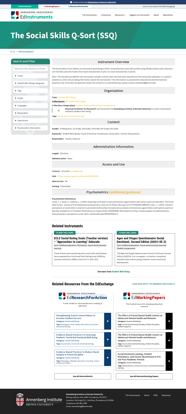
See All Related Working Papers (144, 376)
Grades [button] (20, 98)
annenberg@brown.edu (82, 406)
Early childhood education (65, 245)
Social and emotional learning (71, 116)
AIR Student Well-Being (75, 101)
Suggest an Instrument (139, 15)
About (156, 15)
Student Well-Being (67, 97)
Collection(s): (58, 101)
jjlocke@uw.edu (76, 171)
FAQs (155, 395)
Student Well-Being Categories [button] (30, 83)
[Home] (33, 15)
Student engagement (126, 248)
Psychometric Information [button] (28, 128)
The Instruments (89, 15)
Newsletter (168, 15)
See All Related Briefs (83, 376)
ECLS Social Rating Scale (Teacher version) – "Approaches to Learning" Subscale (81, 240)
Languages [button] (22, 105)
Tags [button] (19, 90)
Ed (52, 6)
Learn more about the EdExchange (158, 6)
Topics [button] (20, 75)
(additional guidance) (125, 192)
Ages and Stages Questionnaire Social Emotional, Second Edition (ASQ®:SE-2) (141, 240)
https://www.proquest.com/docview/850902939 (77, 176)
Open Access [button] (22, 120)
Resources (166, 395)
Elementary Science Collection (102, 2)
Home (12, 51)
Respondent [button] (22, 113)
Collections (106, 15)
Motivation (82, 245)
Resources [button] (119, 15)
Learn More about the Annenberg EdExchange (152, 284)
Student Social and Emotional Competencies (95, 105)
